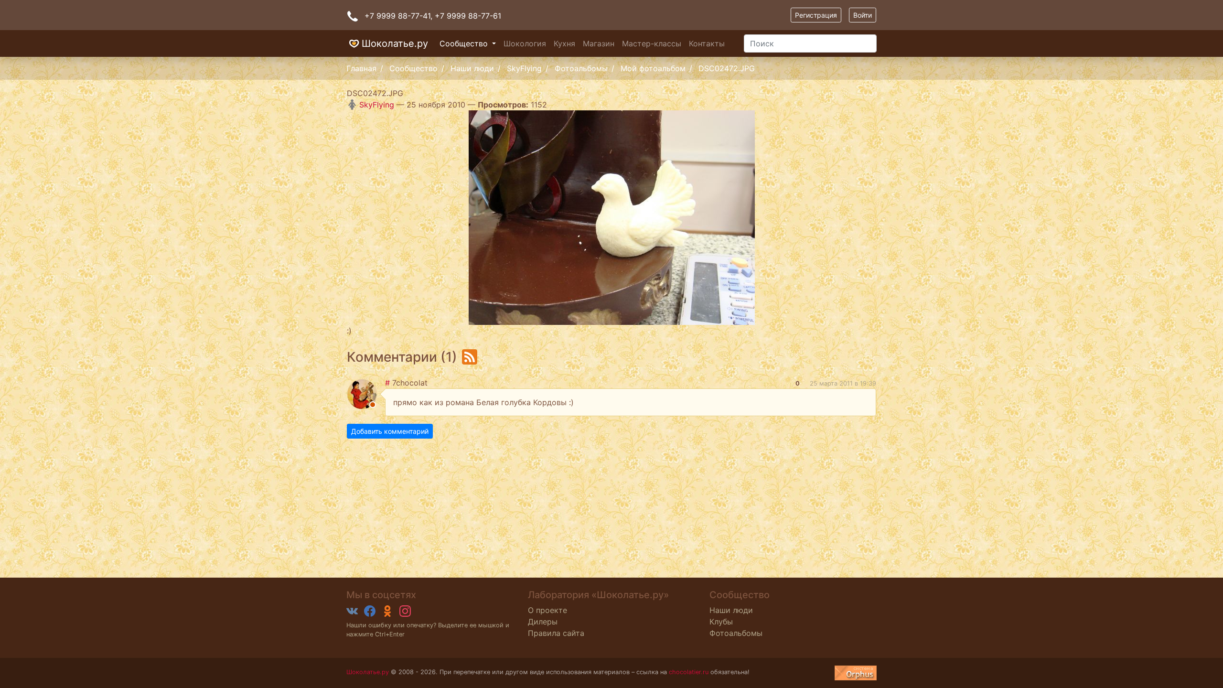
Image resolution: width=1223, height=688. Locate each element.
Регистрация (816, 15)
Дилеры (543, 621)
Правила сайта (556, 633)
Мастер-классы (651, 43)
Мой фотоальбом (653, 68)
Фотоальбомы (581, 68)
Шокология (525, 43)
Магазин (598, 43)
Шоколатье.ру (395, 43)
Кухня (564, 43)
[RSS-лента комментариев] (469, 357)
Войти (862, 15)
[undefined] (856, 673)
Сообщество (465, 43)
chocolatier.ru (688, 672)
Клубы (721, 621)
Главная (361, 68)
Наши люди (472, 68)
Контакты (707, 43)
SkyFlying (524, 68)
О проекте (547, 610)
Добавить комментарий (390, 431)
